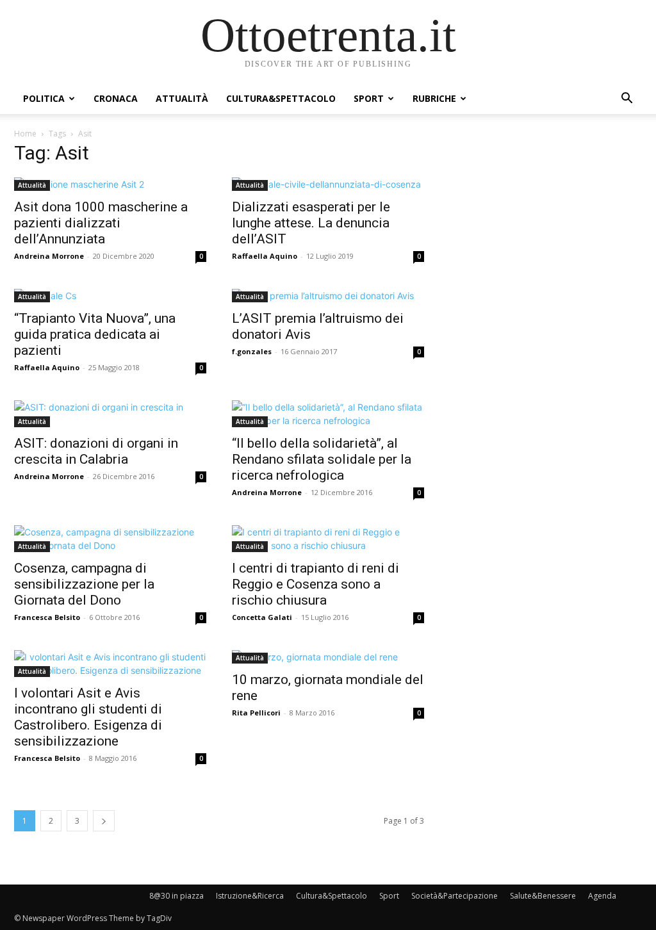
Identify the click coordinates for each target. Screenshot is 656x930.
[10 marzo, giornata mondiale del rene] (328, 657)
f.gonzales (252, 351)
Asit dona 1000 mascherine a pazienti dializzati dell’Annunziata (101, 223)
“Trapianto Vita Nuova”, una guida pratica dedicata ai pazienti (95, 334)
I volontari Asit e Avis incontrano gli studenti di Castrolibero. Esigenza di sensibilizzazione (88, 717)
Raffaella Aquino (264, 256)
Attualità (182, 98)
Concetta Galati (262, 617)
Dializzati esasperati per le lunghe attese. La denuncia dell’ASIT (311, 223)
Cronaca (116, 98)
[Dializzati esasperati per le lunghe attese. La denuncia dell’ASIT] (328, 184)
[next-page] (104, 820)
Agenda (602, 895)
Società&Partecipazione (454, 895)
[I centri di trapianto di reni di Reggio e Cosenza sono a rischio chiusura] (328, 538)
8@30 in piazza (176, 895)
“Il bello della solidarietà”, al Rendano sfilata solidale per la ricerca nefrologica (321, 459)
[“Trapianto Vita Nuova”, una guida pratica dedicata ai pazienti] (110, 295)
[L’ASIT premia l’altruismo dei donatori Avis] (328, 295)
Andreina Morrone (49, 256)
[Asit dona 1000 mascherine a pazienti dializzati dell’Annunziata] (110, 184)
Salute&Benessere (543, 895)
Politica (44, 98)
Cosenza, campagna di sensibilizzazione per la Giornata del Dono (84, 584)
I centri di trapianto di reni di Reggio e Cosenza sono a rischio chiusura (315, 584)
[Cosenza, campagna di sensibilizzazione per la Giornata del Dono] (110, 538)
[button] (626, 100)
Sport (369, 98)
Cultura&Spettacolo (281, 98)
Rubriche (434, 98)
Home (25, 133)
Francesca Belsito (47, 617)
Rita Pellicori (256, 712)
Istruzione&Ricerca (250, 895)
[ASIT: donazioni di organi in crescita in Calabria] (110, 413)
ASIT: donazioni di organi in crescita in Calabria (96, 451)
